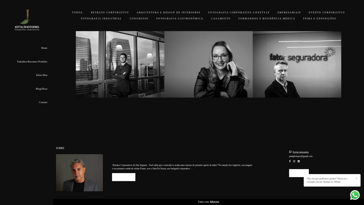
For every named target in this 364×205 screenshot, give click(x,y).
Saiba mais (123, 177)
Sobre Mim (41, 75)
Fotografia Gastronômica (179, 18)
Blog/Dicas (41, 88)
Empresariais (289, 12)
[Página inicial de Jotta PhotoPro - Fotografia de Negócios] (26, 22)
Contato (43, 102)
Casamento (221, 18)
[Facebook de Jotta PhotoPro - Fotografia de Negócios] (290, 161)
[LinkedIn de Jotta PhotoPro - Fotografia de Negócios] (299, 161)
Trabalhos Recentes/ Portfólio (32, 61)
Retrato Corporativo (110, 12)
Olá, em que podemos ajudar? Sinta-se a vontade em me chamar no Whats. (327, 180)
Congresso (139, 18)
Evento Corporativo (327, 12)
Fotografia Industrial (101, 18)
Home (44, 48)
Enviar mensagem (301, 152)
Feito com (208, 201)
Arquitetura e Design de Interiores (169, 12)
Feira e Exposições (319, 18)
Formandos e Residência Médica (266, 18)
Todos (77, 12)
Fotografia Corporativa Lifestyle (239, 12)
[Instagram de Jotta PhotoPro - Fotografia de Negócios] (294, 161)
